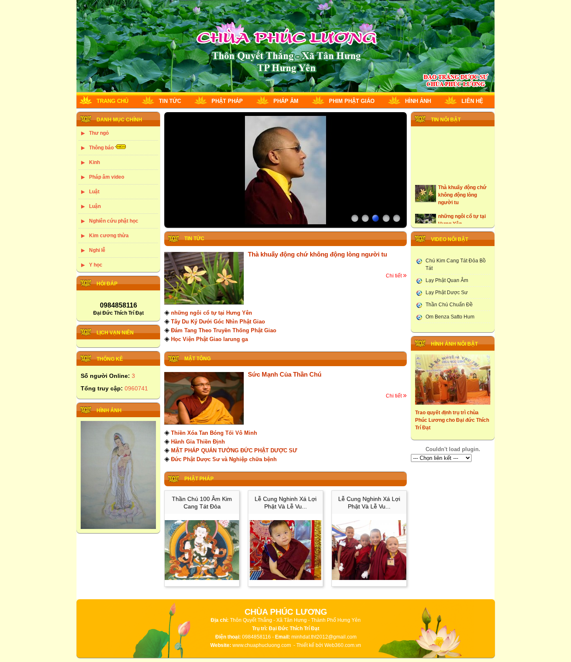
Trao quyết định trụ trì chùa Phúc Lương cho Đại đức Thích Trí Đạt (452, 420)
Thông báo (101, 148)
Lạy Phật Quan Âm (447, 280)
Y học (95, 265)
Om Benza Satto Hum (450, 317)
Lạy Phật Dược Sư (447, 292)
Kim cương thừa (109, 236)
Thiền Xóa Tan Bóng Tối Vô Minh (214, 433)
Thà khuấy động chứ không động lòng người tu (317, 254)
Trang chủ (112, 101)
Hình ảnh (418, 101)
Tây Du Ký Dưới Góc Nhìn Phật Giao (218, 321)
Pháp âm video (106, 177)
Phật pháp (227, 101)
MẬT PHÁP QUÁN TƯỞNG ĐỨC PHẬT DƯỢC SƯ (234, 450)
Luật (94, 192)
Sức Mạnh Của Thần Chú (284, 374)
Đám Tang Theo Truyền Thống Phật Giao (223, 330)
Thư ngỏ (99, 133)
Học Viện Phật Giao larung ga (209, 339)
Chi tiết (396, 276)
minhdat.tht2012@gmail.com (324, 637)
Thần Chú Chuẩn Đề (449, 305)
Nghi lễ (97, 250)
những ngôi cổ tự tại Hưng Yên (211, 313)
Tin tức (170, 101)
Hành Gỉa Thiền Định (198, 442)
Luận (95, 206)
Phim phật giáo (352, 101)
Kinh (94, 162)
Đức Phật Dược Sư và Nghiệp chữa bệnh (224, 459)
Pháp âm (285, 101)
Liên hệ (472, 101)
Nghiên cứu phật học (113, 221)
